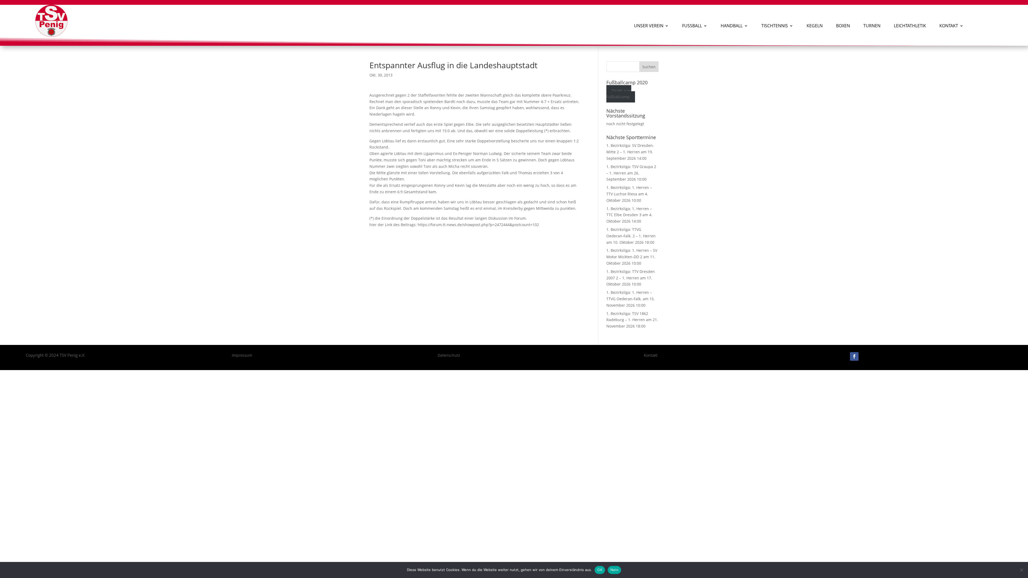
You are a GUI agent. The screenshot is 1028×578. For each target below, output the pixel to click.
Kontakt (948, 26)
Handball (732, 26)
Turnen (871, 26)
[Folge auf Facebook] (854, 356)
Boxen (843, 26)
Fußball (692, 26)
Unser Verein (648, 26)
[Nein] (1021, 570)
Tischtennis (774, 26)
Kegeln (815, 26)
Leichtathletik (910, 26)
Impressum (242, 355)
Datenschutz (449, 355)
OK (599, 570)
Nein (614, 570)
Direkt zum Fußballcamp (619, 94)
